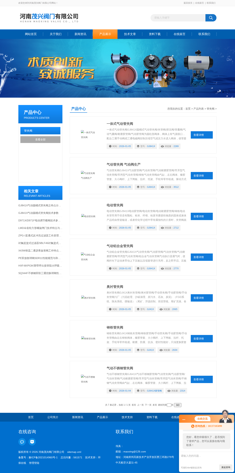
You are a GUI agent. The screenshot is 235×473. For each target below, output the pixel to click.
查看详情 (199, 134)
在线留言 (199, 3)
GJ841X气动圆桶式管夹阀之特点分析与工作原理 (40, 205)
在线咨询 (176, 417)
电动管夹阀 (115, 205)
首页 (188, 108)
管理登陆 (34, 462)
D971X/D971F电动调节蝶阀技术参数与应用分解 (40, 220)
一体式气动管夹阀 (120, 124)
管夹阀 (28, 130)
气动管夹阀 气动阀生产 (124, 164)
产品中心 (32, 112)
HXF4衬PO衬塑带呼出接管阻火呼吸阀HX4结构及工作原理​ (40, 265)
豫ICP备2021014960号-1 (43, 457)
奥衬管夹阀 (115, 287)
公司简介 (52, 417)
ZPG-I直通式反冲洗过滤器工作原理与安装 (40, 235)
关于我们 (56, 34)
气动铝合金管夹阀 (120, 246)
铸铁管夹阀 (115, 327)
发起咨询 (225, 467)
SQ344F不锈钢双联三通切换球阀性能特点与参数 (40, 273)
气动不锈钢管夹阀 (120, 368)
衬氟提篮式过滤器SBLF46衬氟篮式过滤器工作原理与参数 (40, 243)
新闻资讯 (80, 34)
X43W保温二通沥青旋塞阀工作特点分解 (40, 250)
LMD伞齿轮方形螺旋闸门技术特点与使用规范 (40, 227)
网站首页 (31, 34)
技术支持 (127, 417)
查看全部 (40, 139)
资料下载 (155, 34)
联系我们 (211, 3)
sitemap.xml (74, 451)
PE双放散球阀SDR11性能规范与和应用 (40, 258)
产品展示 (105, 34)
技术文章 (130, 34)
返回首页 (188, 3)
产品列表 (199, 108)
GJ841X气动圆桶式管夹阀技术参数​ (38, 212)
